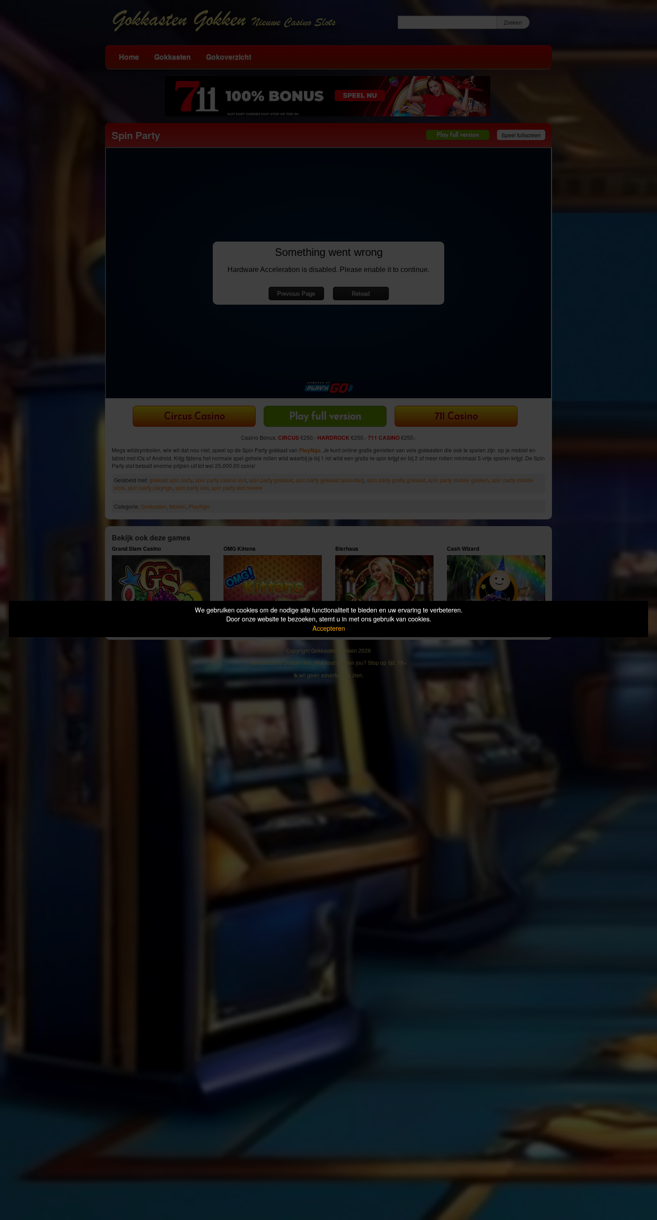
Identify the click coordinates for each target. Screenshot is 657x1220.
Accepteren (328, 628)
